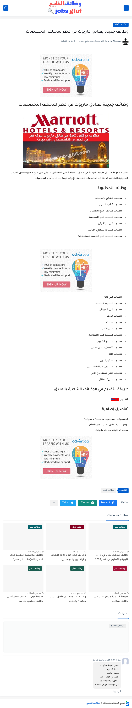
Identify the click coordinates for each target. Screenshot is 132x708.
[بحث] (5, 8)
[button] (108, 503)
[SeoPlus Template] (127, 703)
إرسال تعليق (117, 626)
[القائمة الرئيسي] (126, 8)
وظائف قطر (120, 24)
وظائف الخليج (93, 703)
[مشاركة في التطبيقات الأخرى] (54, 503)
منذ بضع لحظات (119, 551)
